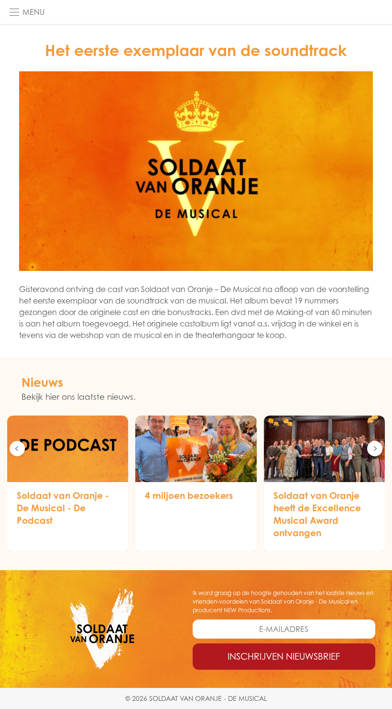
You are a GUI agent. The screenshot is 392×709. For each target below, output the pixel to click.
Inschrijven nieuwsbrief (284, 656)
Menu (33, 12)
